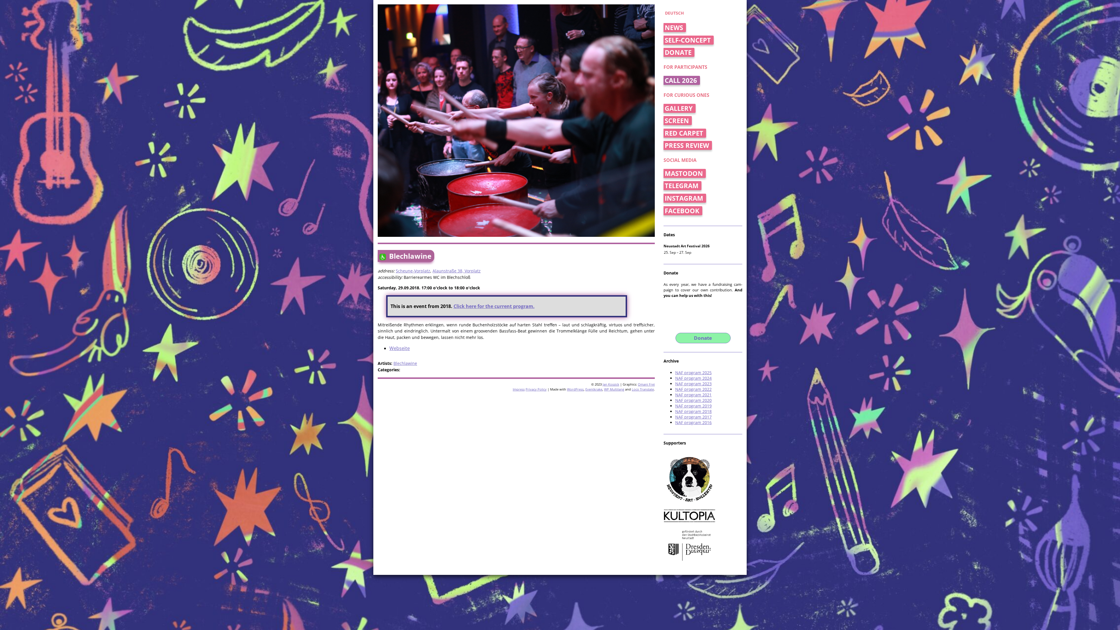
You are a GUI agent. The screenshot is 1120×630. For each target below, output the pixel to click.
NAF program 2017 (693, 417)
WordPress (575, 389)
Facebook (682, 210)
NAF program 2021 (693, 395)
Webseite (399, 348)
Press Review (687, 145)
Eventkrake (593, 389)
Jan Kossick (611, 384)
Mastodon (684, 173)
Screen (677, 120)
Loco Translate (643, 389)
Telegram (682, 185)
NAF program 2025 (693, 372)
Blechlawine (405, 363)
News (674, 27)
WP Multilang (614, 389)
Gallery (679, 108)
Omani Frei (646, 384)
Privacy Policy (536, 389)
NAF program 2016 (693, 422)
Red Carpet (684, 133)
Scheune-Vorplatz (413, 271)
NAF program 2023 (693, 383)
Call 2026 (681, 80)
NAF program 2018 (693, 411)
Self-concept (688, 40)
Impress (519, 389)
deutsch (674, 13)
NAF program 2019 (693, 406)
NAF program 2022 (693, 389)
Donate (678, 52)
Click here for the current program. (494, 306)
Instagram (684, 198)
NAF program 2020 (693, 400)
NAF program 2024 (693, 378)
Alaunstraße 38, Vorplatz (457, 271)
